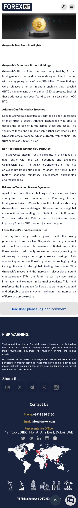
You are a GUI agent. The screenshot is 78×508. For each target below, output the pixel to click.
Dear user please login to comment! (39, 309)
